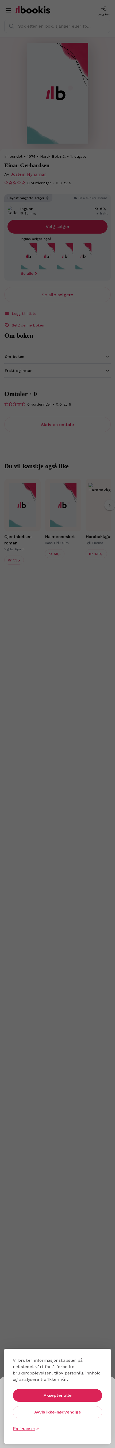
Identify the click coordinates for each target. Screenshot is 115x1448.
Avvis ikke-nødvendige (57, 1412)
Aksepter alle (58, 1395)
